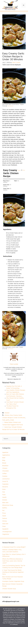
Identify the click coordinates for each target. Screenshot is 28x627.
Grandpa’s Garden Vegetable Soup (13, 581)
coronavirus (6, 479)
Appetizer (5, 452)
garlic (7, 420)
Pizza (4, 513)
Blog (3, 460)
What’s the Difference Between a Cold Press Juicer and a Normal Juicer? (12, 561)
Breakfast (5, 465)
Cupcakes (5, 484)
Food (3, 494)
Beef (3, 457)
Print (24, 170)
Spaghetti (5, 529)
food (3, 420)
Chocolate (5, 471)
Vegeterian (5, 534)
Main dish (5, 502)
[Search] (23, 439)
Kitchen (4, 500)
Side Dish (5, 523)
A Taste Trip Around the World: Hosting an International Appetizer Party (13, 572)
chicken (6, 415)
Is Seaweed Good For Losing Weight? (14, 547)
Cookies (4, 476)
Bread (4, 463)
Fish (3, 492)
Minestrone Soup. (7, 505)
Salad (4, 516)
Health (4, 497)
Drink (4, 489)
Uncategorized (7, 531)
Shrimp (4, 521)
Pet (3, 510)
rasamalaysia (10, 106)
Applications (6, 455)
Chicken (6, 413)
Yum (19, 170)
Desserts (5, 486)
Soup (4, 526)
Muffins (4, 508)
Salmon (4, 518)
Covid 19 (5, 481)
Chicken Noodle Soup (9, 588)
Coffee (4, 473)
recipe (12, 420)
